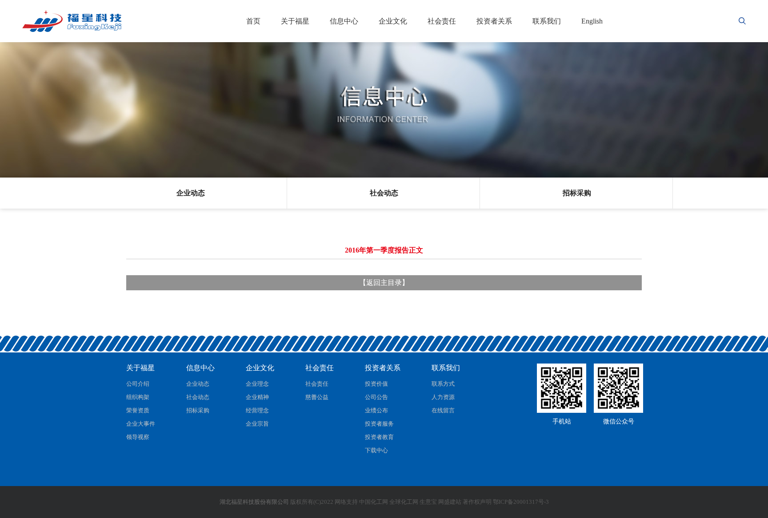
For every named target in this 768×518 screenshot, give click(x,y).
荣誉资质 (137, 410)
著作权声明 (477, 501)
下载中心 (376, 450)
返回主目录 (384, 282)
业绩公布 (376, 410)
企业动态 (190, 193)
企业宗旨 (257, 423)
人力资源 (443, 397)
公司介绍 (137, 383)
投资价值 (376, 383)
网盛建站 (449, 501)
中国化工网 (373, 501)
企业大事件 (140, 423)
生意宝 (428, 501)
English (592, 21)
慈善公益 (316, 397)
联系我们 (546, 21)
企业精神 (257, 397)
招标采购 (577, 193)
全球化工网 (403, 501)
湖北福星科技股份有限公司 (254, 501)
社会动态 (384, 193)
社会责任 (442, 21)
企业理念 (257, 383)
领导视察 (137, 437)
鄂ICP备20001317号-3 (521, 501)
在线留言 (443, 410)
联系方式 (443, 383)
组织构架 (137, 397)
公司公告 (376, 397)
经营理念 (257, 410)
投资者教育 (379, 437)
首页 (253, 21)
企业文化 (393, 21)
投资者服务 (379, 423)
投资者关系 (494, 21)
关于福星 (295, 21)
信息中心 (344, 21)
